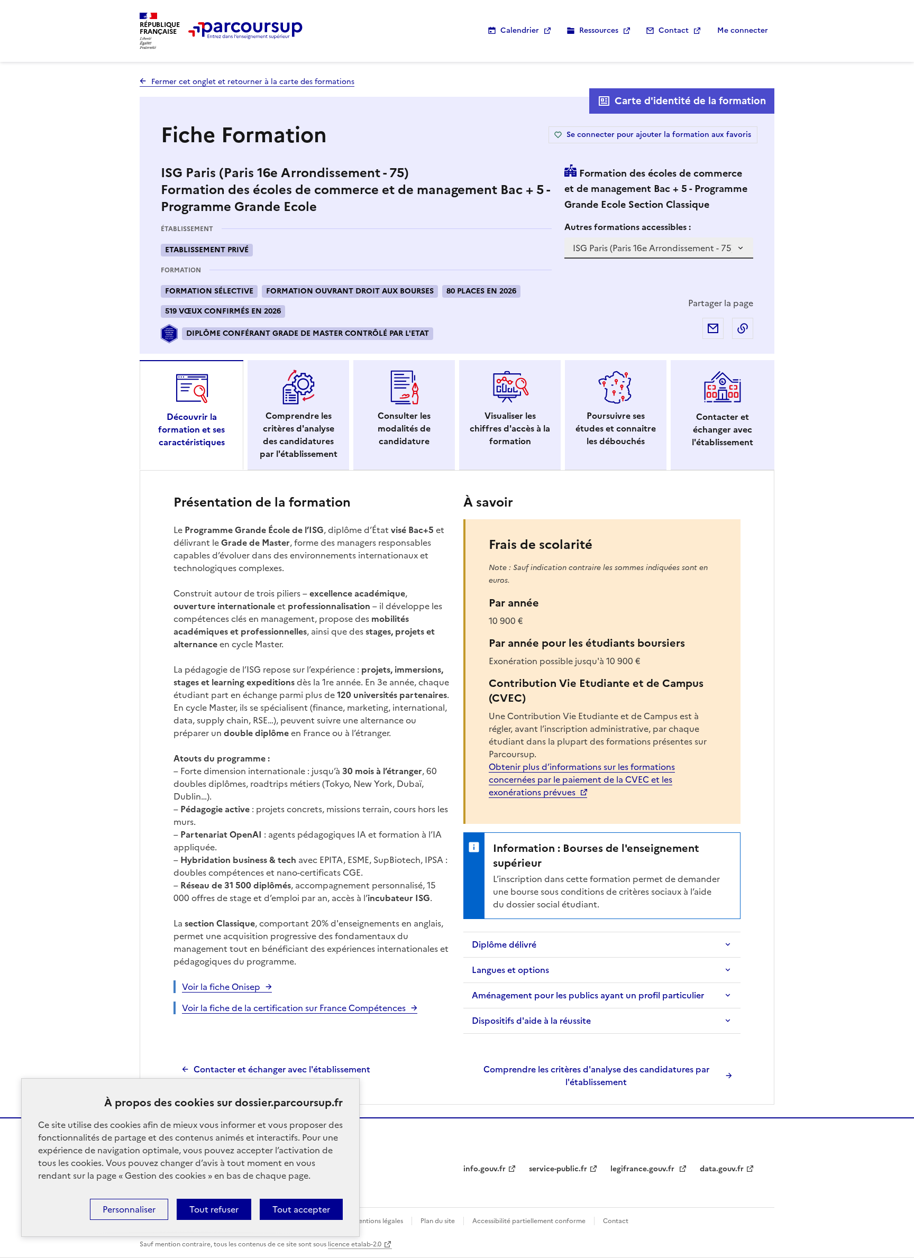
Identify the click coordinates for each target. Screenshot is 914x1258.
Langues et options (510, 969)
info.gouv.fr (484, 1168)
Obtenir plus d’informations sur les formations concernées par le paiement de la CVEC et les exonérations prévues (582, 779)
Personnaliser (129, 1209)
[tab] (191, 415)
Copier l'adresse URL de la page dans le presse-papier (742, 328)
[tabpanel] (457, 790)
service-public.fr (558, 1168)
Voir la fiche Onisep (221, 986)
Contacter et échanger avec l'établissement (282, 1069)
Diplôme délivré (504, 944)
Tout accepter (301, 1209)
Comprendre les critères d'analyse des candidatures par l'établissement (596, 1075)
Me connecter (742, 30)
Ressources (598, 30)
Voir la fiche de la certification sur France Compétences (294, 1008)
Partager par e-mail (713, 328)
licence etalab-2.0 (354, 1244)
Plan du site (438, 1221)
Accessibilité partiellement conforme (529, 1221)
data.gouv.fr (722, 1168)
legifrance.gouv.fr (643, 1168)
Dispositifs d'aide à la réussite (531, 1020)
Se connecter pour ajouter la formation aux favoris (658, 134)
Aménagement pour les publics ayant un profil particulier (588, 995)
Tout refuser (214, 1209)
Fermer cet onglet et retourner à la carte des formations (252, 81)
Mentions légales (378, 1221)
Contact (674, 30)
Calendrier (519, 30)
